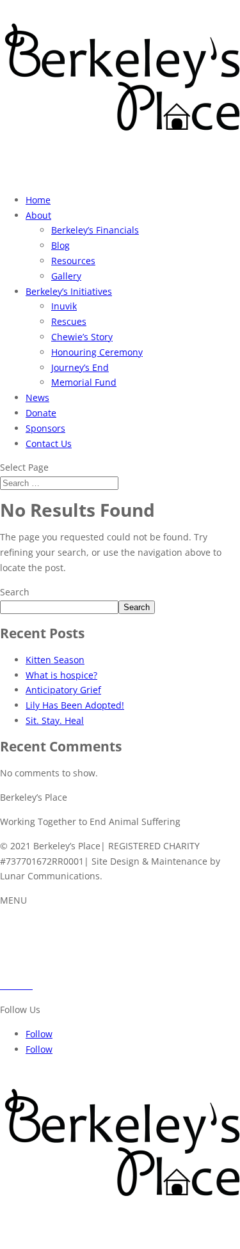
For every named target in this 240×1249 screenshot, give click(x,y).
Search (14, 592)
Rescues (68, 321)
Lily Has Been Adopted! (75, 705)
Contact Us (49, 443)
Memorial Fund (83, 382)
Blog (60, 245)
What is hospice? (61, 675)
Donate (41, 413)
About (38, 215)
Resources (73, 261)
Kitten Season (55, 660)
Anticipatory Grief (63, 690)
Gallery (66, 276)
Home (38, 200)
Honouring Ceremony (97, 352)
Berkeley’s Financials (95, 230)
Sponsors (45, 428)
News (37, 397)
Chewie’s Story (82, 337)
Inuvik (64, 306)
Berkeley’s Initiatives (69, 291)
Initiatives (21, 940)
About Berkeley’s (35, 924)
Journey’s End (80, 367)
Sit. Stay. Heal (55, 720)
